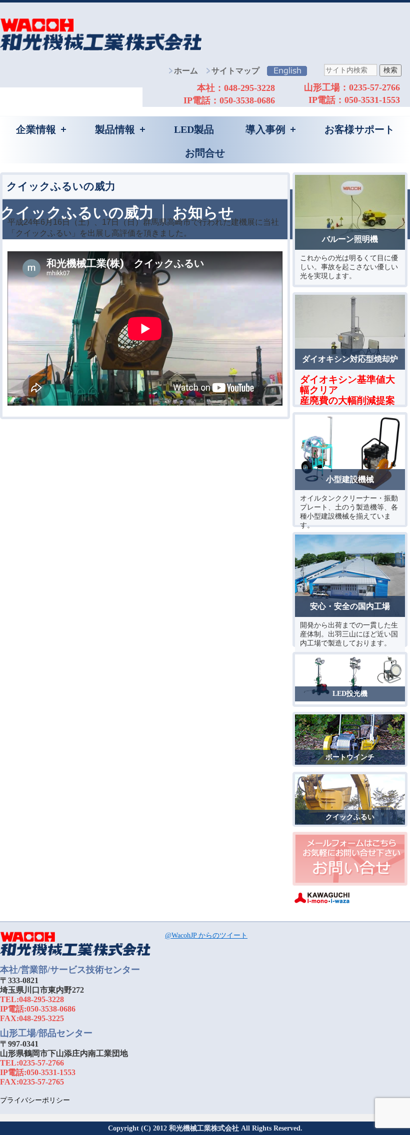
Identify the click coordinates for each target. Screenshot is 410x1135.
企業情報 (36, 129)
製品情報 (115, 129)
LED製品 (194, 129)
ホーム (186, 70)
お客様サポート (359, 129)
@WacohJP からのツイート (206, 935)
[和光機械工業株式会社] (75, 955)
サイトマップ (236, 70)
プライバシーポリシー (35, 1100)
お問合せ (205, 152)
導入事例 (266, 129)
